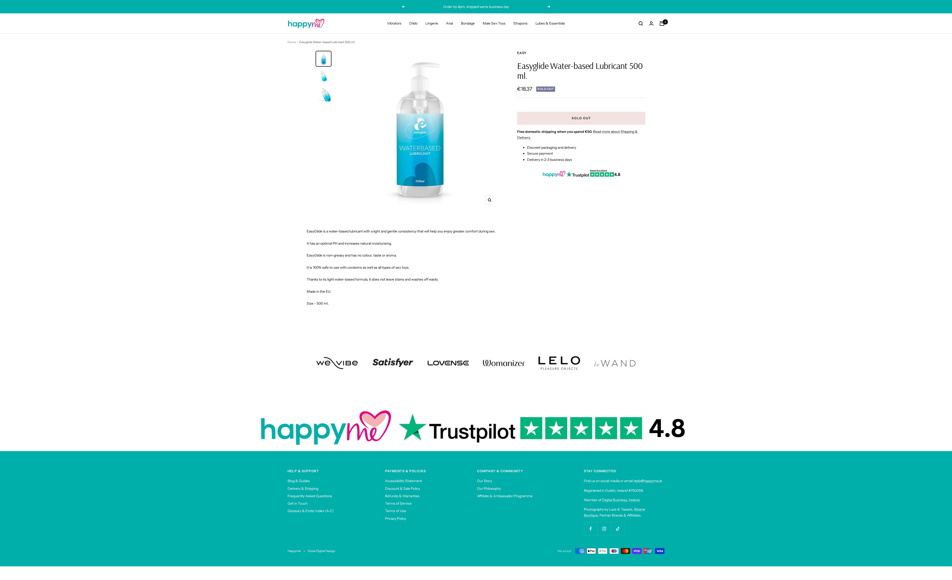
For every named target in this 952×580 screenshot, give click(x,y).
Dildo (413, 23)
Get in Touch (297, 503)
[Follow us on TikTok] (618, 529)
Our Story (484, 481)
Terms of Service (398, 503)
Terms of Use (395, 511)
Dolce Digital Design (321, 551)
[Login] (651, 23)
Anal (449, 23)
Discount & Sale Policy (402, 488)
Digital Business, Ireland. (621, 500)
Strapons (520, 23)
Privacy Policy (395, 518)
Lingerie (431, 23)
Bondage (468, 23)
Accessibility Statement (403, 481)
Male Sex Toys (494, 23)
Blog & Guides (299, 481)
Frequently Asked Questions (310, 496)
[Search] (641, 23)
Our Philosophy (489, 488)
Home (292, 42)
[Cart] (661, 23)
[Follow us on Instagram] (604, 529)
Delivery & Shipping (303, 488)
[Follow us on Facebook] (590, 529)
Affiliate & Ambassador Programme (505, 496)
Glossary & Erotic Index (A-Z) (311, 511)
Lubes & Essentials (550, 23)
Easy (522, 53)
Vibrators (394, 23)
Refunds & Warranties (402, 496)
